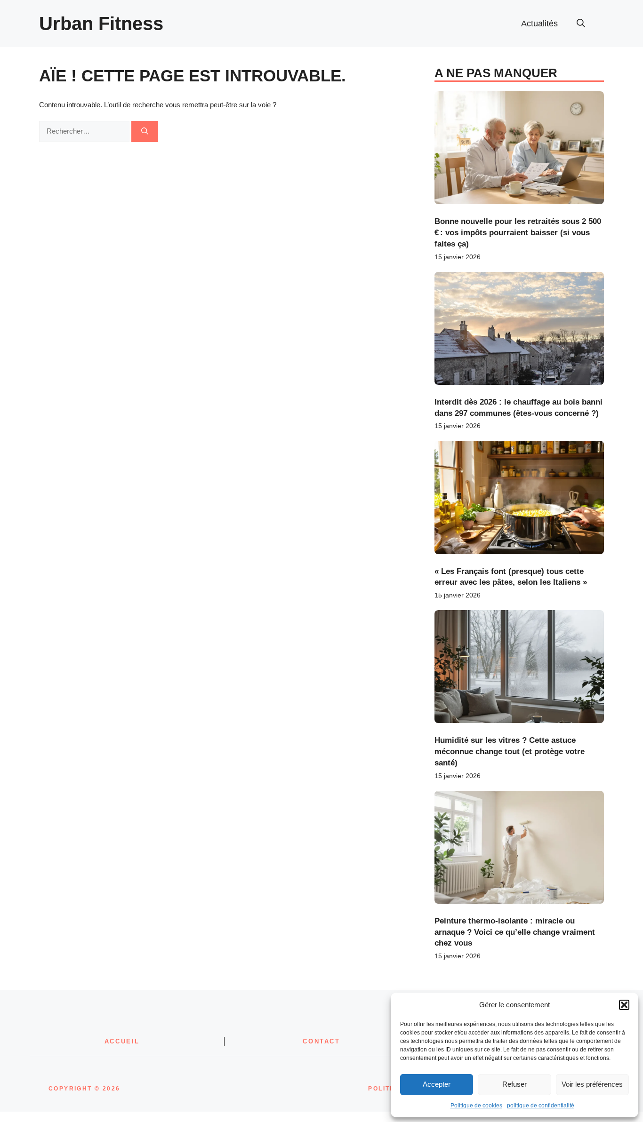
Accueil (122, 1041)
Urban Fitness (101, 23)
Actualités (539, 23)
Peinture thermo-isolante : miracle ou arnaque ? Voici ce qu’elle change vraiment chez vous (514, 932)
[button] (624, 1005)
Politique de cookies (476, 1105)
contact (321, 1041)
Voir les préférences (592, 1084)
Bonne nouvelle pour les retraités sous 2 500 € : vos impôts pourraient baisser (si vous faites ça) (517, 232)
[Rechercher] (144, 131)
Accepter (436, 1084)
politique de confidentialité (540, 1105)
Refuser (514, 1084)
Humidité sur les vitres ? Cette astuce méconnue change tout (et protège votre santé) (509, 751)
